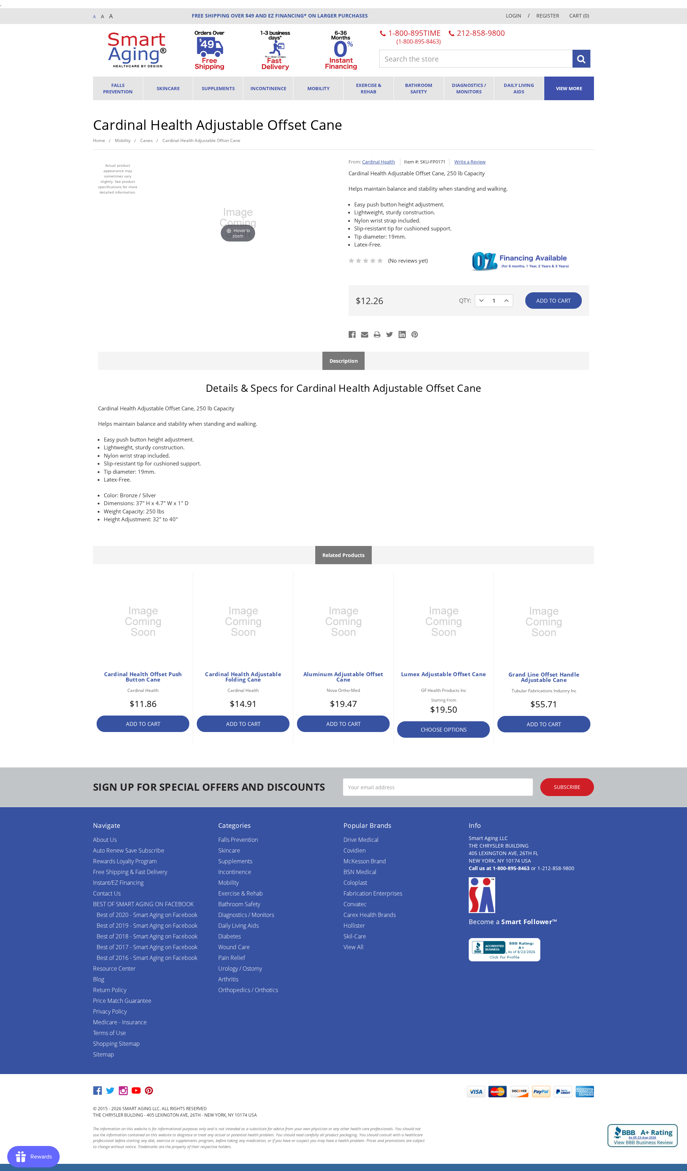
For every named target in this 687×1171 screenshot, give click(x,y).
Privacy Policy (110, 1011)
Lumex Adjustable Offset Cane (443, 674)
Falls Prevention (118, 88)
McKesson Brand (365, 861)
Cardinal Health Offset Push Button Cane (143, 676)
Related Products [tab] (343, 555)
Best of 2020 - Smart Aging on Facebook (147, 915)
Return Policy (109, 990)
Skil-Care (355, 936)
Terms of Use (109, 1033)
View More (569, 88)
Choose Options (444, 729)
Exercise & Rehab (368, 88)
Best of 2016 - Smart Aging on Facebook (147, 958)
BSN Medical (360, 872)
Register (547, 15)
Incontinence (268, 88)
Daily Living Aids (519, 88)
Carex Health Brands (370, 915)
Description (344, 360)
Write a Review (470, 161)
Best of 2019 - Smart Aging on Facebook (147, 926)
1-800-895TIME (413, 36)
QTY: (465, 300)
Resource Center (114, 968)
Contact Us (107, 893)
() (579, 15)
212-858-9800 (480, 33)
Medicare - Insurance (120, 1022)
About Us (105, 840)
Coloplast (355, 883)
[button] (445, 1091)
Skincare (168, 88)
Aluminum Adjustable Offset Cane (343, 676)
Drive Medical (361, 840)
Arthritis (228, 979)
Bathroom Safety (418, 88)
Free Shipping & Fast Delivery (130, 872)
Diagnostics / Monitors (469, 88)
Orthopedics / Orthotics (248, 990)
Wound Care (234, 947)
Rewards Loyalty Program (125, 861)
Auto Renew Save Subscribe (128, 850)
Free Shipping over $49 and (229, 15)
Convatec (355, 904)
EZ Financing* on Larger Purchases (317, 15)
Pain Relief (231, 958)
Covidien (355, 850)
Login (513, 15)
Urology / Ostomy (240, 968)
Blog (98, 979)
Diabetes (229, 936)
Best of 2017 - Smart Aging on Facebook (147, 947)
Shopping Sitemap (116, 1044)
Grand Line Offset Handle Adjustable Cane (543, 677)
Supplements (218, 88)
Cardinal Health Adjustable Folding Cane (243, 676)
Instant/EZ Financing (118, 883)
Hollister (354, 926)
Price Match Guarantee (122, 1001)
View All (354, 947)
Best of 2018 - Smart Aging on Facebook (147, 936)
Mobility (318, 88)
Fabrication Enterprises (373, 893)
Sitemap (103, 1054)
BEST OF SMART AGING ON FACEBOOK (143, 904)
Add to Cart (143, 723)
